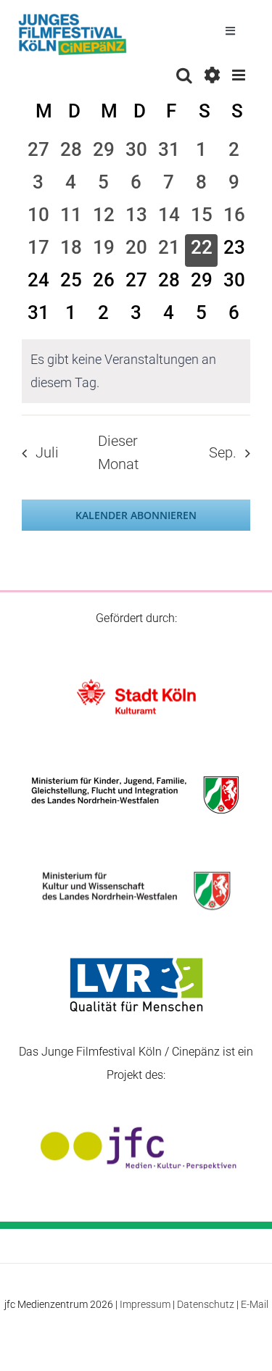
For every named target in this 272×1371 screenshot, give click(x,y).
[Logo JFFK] (72, 17)
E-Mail (254, 1304)
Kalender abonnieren (136, 515)
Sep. (222, 452)
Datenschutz (205, 1304)
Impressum (145, 1304)
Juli (47, 452)
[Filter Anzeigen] (212, 75)
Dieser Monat (118, 453)
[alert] (136, 371)
